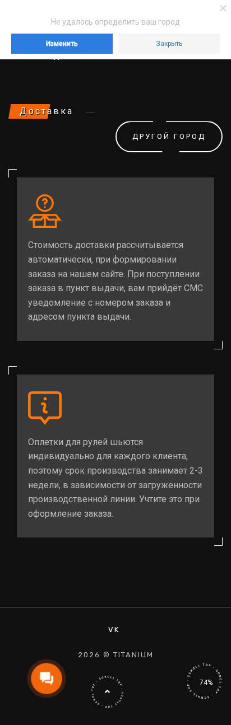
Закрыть (169, 44)
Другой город (169, 136)
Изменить (62, 44)
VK (113, 629)
